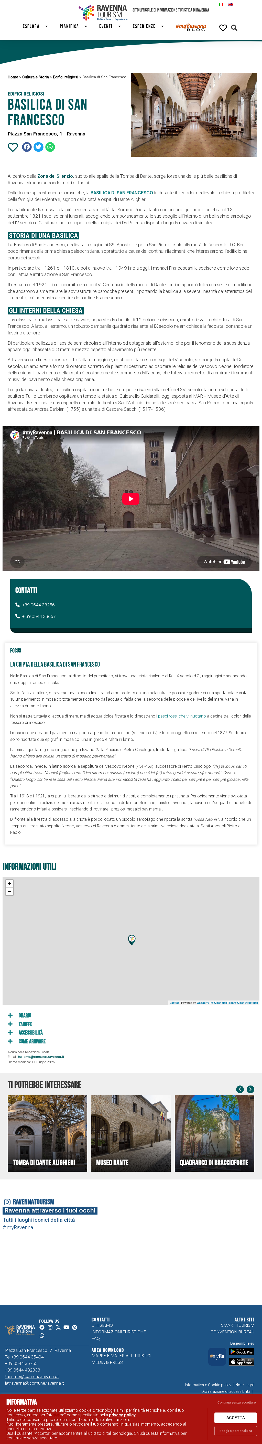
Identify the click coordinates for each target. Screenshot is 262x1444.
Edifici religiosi (65, 77)
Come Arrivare (32, 1041)
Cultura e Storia (35, 77)
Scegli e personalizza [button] (236, 1431)
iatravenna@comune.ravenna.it (34, 1383)
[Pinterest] (75, 1327)
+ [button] (9, 883)
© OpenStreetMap (246, 1003)
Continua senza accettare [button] (236, 1402)
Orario (24, 1015)
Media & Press (107, 1362)
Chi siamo (102, 1325)
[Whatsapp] (42, 1336)
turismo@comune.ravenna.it (32, 1376)
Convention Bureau (232, 1331)
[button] (234, 28)
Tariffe (25, 1024)
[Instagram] (50, 1327)
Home (13, 77)
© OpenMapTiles (222, 1003)
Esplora (31, 26)
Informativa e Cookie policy (208, 1385)
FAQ (96, 1338)
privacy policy (122, 1415)
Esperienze (144, 26)
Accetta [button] (235, 1417)
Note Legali (244, 1385)
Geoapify (203, 1003)
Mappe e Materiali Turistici (121, 1355)
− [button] (9, 891)
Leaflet (174, 1003)
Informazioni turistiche (119, 1331)
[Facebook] (42, 1327)
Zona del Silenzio (55, 176)
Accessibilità (30, 1032)
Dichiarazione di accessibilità (225, 1391)
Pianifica (69, 26)
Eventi (106, 26)
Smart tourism (237, 1325)
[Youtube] (66, 1327)
